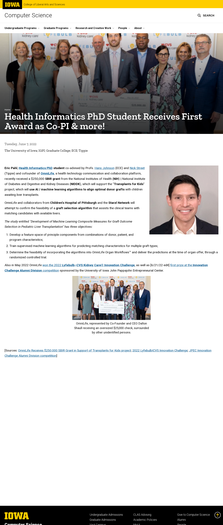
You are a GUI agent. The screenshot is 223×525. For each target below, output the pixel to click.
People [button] (122, 28)
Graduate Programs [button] (56, 28)
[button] (205, 15)
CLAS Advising (142, 514)
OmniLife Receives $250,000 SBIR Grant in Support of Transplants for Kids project (74, 350)
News (17, 109)
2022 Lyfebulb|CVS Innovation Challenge (160, 350)
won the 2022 (88, 265)
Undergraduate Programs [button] (21, 28)
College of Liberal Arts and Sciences (44, 4)
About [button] (138, 28)
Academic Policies (145, 519)
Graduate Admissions (103, 519)
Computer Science (28, 15)
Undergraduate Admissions (106, 514)
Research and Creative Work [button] (93, 28)
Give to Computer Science (193, 514)
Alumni (181, 519)
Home (7, 109)
